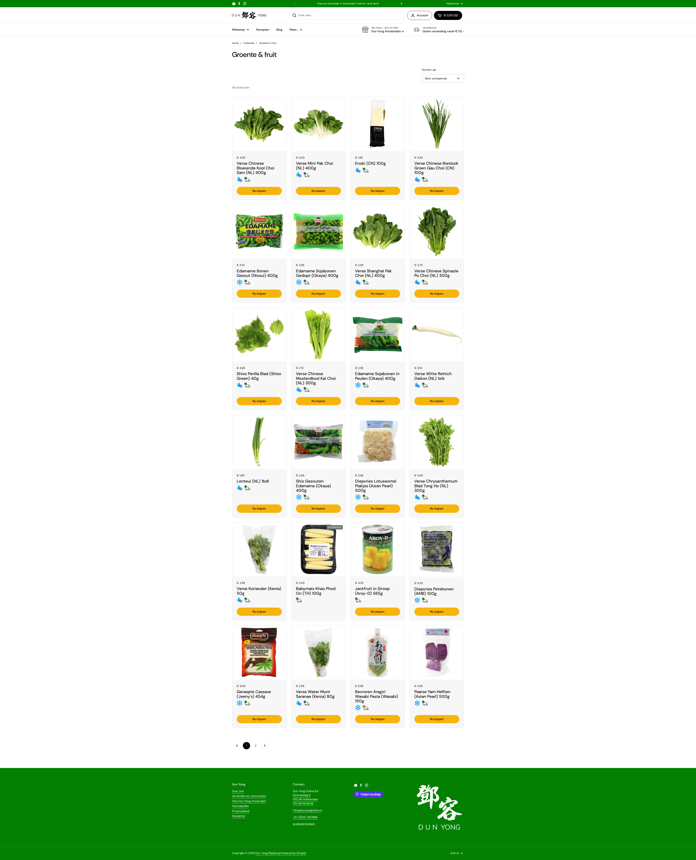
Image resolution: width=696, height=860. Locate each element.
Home (235, 43)
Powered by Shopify (293, 853)
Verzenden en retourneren (249, 796)
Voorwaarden (240, 806)
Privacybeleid (240, 811)
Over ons (238, 791)
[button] (383, 29)
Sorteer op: (429, 70)
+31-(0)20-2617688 (305, 817)
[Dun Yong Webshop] (249, 15)
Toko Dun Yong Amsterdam (249, 801)
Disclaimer (238, 816)
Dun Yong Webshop (268, 853)
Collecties (248, 43)
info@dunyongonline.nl (307, 810)
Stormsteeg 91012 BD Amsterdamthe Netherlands (305, 799)
